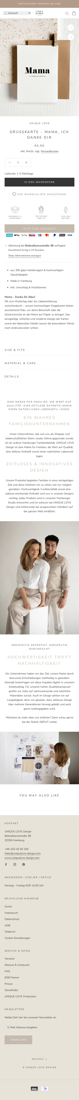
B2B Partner (12, 977)
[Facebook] (6, 864)
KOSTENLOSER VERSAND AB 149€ (39, 3)
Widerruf (10, 932)
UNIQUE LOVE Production (20, 996)
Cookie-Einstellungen (17, 938)
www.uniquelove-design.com (22, 858)
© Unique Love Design (39, 1067)
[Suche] (67, 13)
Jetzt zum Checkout (39, 228)
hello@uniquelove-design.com (23, 853)
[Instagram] (14, 864)
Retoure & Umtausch (17, 965)
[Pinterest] (23, 864)
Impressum (11, 913)
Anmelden (18, 1039)
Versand (9, 958)
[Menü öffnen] (5, 13)
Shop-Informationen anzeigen (24, 255)
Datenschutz (12, 919)
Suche (8, 906)
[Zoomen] (70, 27)
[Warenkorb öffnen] (74, 13)
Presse (9, 984)
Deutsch (38, 1059)
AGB (7, 925)
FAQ (7, 971)
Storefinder (11, 990)
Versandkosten (49, 151)
